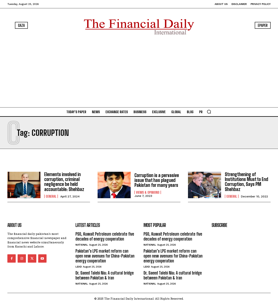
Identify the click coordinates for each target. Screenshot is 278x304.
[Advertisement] (139, 71)
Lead (78, 266)
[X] (32, 258)
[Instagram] (22, 258)
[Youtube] (42, 258)
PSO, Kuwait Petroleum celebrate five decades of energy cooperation (104, 236)
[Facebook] (11, 258)
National (81, 244)
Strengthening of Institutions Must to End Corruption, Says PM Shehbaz (246, 182)
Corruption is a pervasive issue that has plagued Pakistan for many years (156, 180)
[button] (209, 111)
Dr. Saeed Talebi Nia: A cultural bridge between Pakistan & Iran (104, 275)
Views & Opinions (147, 192)
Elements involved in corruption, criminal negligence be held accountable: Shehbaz (64, 182)
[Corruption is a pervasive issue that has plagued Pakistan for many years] (114, 185)
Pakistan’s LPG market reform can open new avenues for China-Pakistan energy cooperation (104, 256)
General (51, 196)
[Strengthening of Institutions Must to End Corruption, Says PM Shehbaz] (204, 185)
